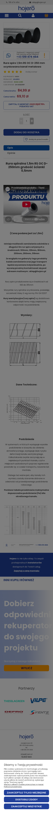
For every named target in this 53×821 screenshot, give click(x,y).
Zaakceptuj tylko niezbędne (26, 792)
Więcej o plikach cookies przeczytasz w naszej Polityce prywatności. (23, 785)
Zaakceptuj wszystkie (26, 806)
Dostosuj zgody (26, 799)
